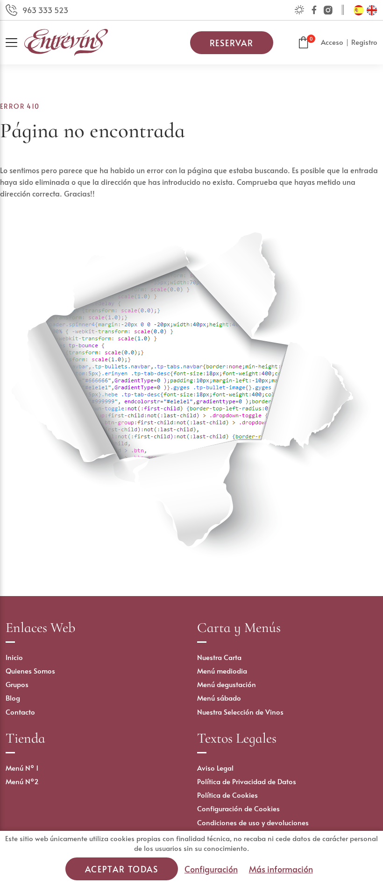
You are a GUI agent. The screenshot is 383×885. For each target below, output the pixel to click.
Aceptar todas (121, 869)
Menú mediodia (222, 670)
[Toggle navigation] (15, 43)
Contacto (20, 711)
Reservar (232, 43)
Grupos (17, 684)
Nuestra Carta (219, 657)
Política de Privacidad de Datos (246, 781)
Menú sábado (219, 697)
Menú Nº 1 (22, 768)
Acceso (332, 42)
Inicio (14, 657)
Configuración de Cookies (238, 808)
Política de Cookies (227, 795)
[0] (303, 42)
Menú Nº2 (22, 781)
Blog (13, 697)
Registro (364, 42)
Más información (281, 868)
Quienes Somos (30, 670)
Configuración (211, 868)
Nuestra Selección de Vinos (240, 711)
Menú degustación (226, 684)
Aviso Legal (215, 768)
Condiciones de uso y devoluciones (253, 822)
